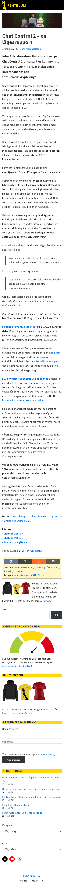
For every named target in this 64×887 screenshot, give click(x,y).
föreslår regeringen (47, 361)
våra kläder (46, 601)
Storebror (18, 571)
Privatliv (8, 571)
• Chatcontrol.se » (12, 533)
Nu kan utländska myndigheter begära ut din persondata (31, 789)
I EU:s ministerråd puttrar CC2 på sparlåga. (26, 378)
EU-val (41, 575)
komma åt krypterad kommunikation (23, 400)
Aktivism (25, 567)
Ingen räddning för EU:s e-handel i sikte (22, 812)
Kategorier (7, 825)
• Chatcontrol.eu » (12, 538)
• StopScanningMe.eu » (15, 542)
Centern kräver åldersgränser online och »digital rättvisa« (31, 796)
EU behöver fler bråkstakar (16, 804)
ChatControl (23, 575)
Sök (4, 609)
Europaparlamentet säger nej (19, 326)
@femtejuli (36, 550)
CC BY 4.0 (27, 876)
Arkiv (4, 843)
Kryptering (40, 567)
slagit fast (54, 352)
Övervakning (53, 567)
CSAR (34, 575)
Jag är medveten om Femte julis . (29, 754)
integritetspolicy (46, 754)
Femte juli (16, 5)
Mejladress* (8, 741)
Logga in (37, 876)
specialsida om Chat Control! (17, 665)
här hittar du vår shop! (22, 712)
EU (32, 567)
